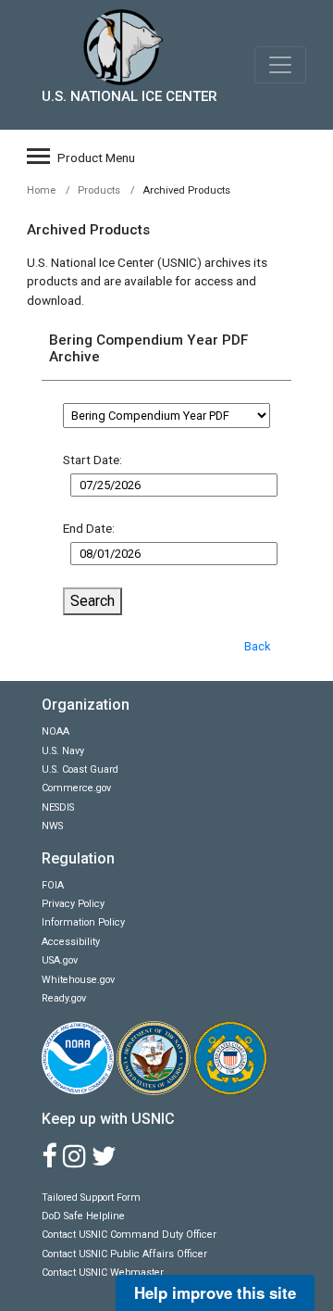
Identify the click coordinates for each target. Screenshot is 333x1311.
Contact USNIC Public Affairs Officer (124, 1254)
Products (99, 190)
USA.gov (60, 960)
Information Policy (83, 922)
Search (92, 601)
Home (41, 190)
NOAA (55, 731)
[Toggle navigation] (280, 64)
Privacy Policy (73, 904)
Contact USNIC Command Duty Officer (129, 1235)
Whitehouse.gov (78, 980)
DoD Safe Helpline (83, 1216)
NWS (52, 826)
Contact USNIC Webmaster (103, 1273)
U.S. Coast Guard (80, 769)
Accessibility (71, 942)
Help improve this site (215, 1292)
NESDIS (58, 807)
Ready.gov (64, 998)
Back (257, 646)
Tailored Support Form (91, 1197)
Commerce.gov (76, 788)
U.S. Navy (63, 751)
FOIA (53, 885)
